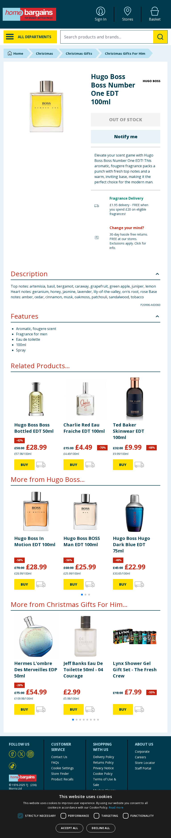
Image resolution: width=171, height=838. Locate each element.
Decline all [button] (101, 828)
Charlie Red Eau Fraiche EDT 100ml (84, 428)
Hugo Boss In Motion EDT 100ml (34, 541)
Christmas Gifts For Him (125, 53)
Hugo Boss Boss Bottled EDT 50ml (34, 428)
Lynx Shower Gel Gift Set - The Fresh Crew (135, 669)
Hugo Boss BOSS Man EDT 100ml (81, 541)
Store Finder (60, 773)
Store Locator (145, 763)
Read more (116, 807)
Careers (140, 757)
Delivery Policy (103, 757)
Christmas (44, 53)
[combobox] (114, 36)
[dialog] (85, 814)
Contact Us (59, 757)
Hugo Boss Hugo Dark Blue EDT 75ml (131, 544)
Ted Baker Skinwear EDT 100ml (128, 431)
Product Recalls (62, 779)
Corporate (142, 751)
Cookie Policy (102, 773)
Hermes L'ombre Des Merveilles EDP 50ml (35, 669)
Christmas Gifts (79, 53)
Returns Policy (103, 762)
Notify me (125, 137)
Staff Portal (143, 768)
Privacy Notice (103, 768)
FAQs (55, 762)
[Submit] (160, 36)
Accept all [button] (69, 828)
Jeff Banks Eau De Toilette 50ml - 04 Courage (83, 669)
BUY (24, 464)
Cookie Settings (62, 768)
